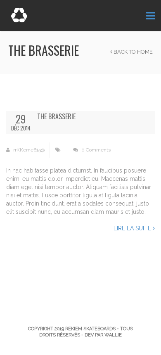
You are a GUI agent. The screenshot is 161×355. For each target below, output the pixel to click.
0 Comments (95, 150)
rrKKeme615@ (28, 150)
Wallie (113, 335)
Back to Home (132, 52)
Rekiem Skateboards (90, 328)
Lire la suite (133, 228)
